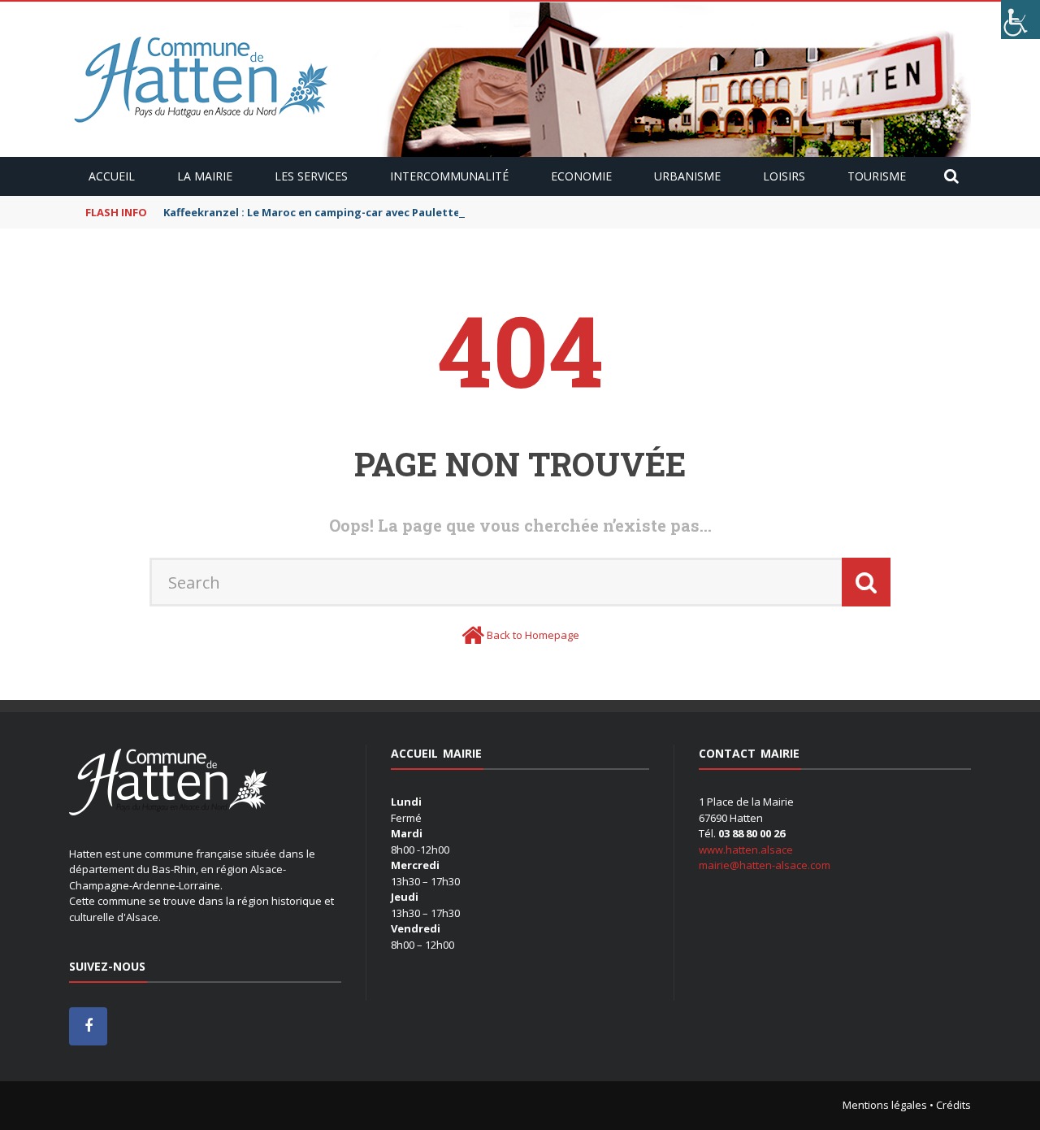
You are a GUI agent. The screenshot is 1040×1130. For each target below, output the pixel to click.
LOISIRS (784, 176)
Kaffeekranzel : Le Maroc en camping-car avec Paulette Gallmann (338, 212)
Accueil (112, 176)
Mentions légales (885, 1104)
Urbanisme (687, 176)
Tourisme (876, 176)
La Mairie (204, 176)
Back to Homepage (533, 635)
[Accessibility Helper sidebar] (1020, 19)
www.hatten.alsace (746, 849)
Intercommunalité (449, 176)
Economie (581, 176)
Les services (311, 176)
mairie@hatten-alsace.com (764, 865)
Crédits (953, 1104)
